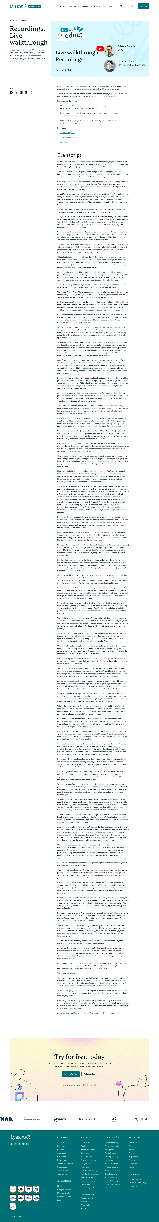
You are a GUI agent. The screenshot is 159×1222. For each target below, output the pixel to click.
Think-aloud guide (67, 133)
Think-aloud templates (69, 137)
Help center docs (67, 142)
